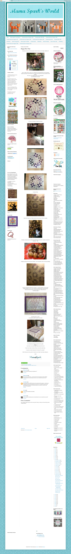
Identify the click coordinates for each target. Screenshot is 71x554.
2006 (55, 506)
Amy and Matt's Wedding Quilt (27, 365)
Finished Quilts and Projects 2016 (25, 39)
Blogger (44, 546)
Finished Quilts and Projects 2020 (12, 43)
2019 (55, 455)
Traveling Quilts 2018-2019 (39, 37)
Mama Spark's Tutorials (25, 41)
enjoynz (37, 546)
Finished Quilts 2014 (49, 39)
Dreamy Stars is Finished (59, 475)
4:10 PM (24, 392)
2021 (55, 452)
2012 (55, 498)
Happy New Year (34, 365)
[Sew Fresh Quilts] (12, 106)
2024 (55, 448)
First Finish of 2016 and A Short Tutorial (59, 483)
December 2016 (57, 460)
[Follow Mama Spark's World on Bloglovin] (10, 158)
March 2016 (57, 471)
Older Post (48, 428)
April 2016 (57, 470)
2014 (55, 495)
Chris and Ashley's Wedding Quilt (58, 487)
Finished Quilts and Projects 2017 (12, 39)
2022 (55, 451)
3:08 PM (24, 387)
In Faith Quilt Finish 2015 (59, 480)
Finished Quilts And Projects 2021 (25, 43)
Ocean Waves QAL (54, 41)
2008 (55, 503)
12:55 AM (24, 398)
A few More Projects (58, 488)
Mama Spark (26, 364)
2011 (55, 499)
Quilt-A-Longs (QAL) (15, 41)
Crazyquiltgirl (57, 154)
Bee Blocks (8, 41)
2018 (55, 456)
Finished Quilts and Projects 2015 (38, 39)
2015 (55, 494)
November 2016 (57, 461)
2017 (55, 457)
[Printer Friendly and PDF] (24, 363)
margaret (24, 395)
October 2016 (57, 462)
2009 (55, 502)
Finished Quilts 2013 (57, 39)
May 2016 (56, 469)
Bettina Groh (25, 370)
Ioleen (24, 390)
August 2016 (57, 465)
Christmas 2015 (57, 492)
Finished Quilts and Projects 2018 (51, 37)
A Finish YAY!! (57, 478)
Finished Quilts (33, 41)
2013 (55, 497)
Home (8, 37)
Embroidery (61, 41)
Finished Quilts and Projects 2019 (27, 37)
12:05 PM (24, 372)
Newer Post (23, 428)
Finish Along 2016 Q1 (58, 485)
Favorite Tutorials (46, 41)
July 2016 (56, 466)
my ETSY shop (58, 171)
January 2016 (57, 474)
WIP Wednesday (57, 476)
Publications (39, 41)
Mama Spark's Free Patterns (15, 37)
